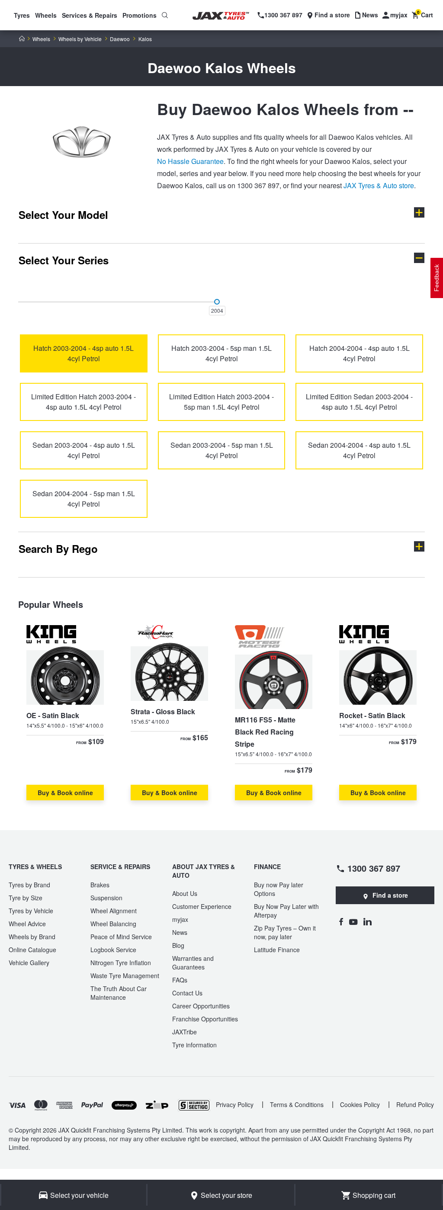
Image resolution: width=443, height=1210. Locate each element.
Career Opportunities (201, 1005)
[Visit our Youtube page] (353, 921)
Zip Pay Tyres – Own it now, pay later (285, 932)
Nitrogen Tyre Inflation (120, 962)
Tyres (22, 15)
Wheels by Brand (32, 936)
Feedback (436, 278)
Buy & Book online (65, 792)
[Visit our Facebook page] (341, 921)
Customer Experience (201, 906)
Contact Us (187, 993)
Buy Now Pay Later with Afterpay (286, 910)
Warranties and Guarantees (193, 962)
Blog (178, 945)
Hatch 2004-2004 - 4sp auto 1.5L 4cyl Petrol (359, 353)
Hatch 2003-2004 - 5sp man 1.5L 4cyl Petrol (221, 353)
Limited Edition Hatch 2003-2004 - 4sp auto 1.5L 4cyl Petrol (83, 402)
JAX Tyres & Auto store (378, 185)
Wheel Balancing (113, 923)
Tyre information (194, 1044)
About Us (184, 893)
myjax (180, 919)
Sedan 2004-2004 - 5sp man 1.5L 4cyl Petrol (83, 498)
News (179, 932)
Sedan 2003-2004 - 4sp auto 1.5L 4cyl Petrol (83, 450)
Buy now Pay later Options (278, 889)
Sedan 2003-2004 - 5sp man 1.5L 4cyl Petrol (221, 450)
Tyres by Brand (29, 884)
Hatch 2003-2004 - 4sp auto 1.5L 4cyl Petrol (83, 353)
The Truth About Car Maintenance (118, 992)
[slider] (217, 302)
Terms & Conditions (297, 1104)
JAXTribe (184, 1031)
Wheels (46, 15)
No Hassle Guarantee (190, 161)
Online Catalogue (32, 949)
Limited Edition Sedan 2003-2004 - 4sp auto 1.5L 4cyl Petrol (359, 402)
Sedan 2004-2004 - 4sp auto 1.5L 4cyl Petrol (359, 450)
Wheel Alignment (113, 910)
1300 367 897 (373, 867)
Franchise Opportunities (205, 1018)
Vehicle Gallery (29, 962)
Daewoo (120, 38)
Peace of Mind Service (121, 936)
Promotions (139, 15)
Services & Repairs (89, 15)
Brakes (99, 884)
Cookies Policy (360, 1104)
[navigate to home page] (226, 16)
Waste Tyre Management (124, 975)
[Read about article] (65, 712)
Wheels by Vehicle (80, 38)
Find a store (390, 895)
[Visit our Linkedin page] (367, 921)
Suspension (106, 897)
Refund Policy (415, 1104)
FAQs (179, 980)
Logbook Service (113, 949)
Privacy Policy (235, 1104)
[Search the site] (164, 15)
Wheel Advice (27, 923)
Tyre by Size (25, 897)
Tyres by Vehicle (31, 910)
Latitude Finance (277, 949)
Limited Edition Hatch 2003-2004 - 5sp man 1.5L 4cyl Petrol (221, 402)
